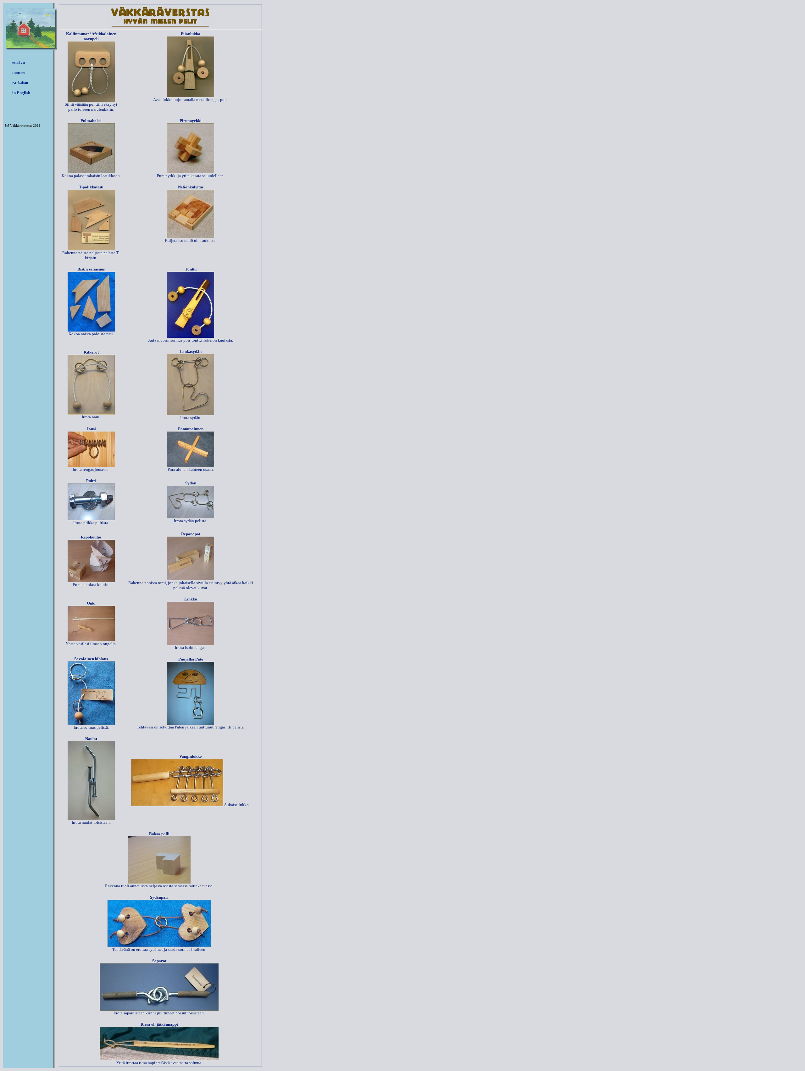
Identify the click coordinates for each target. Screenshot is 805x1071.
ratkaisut (20, 82)
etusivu (18, 62)
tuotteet (18, 72)
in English (21, 92)
